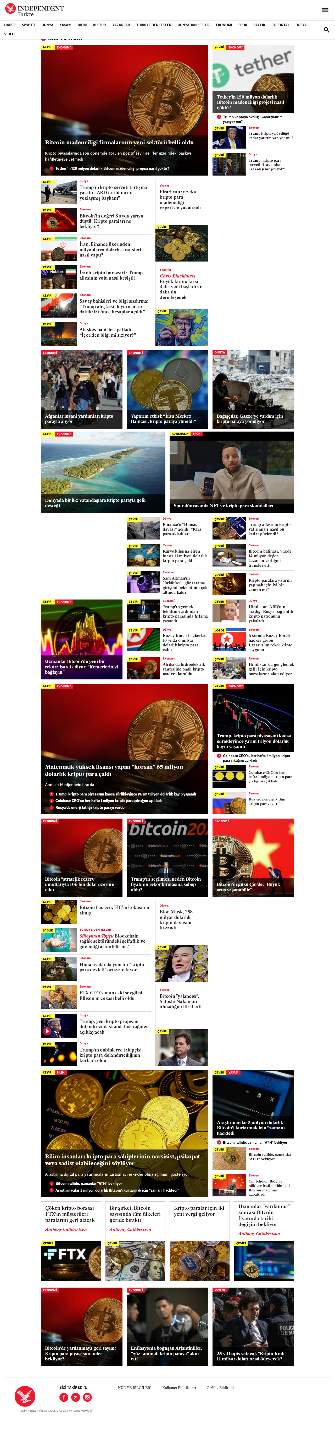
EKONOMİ (224, 25)
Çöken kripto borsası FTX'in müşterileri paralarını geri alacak (70, 1214)
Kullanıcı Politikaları (179, 1388)
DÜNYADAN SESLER (194, 25)
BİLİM (82, 25)
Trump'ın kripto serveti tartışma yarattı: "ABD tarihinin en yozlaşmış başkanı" (113, 193)
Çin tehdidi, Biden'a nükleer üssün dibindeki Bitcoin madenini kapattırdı (269, 1188)
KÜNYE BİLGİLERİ (135, 1388)
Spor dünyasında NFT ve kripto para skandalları (223, 506)
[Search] (326, 30)
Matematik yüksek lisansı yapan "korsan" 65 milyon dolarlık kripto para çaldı (114, 770)
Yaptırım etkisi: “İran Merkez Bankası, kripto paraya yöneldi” (163, 419)
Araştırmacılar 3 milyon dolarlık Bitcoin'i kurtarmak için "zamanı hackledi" (117, 1191)
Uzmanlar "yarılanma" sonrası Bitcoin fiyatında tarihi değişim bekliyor (263, 1216)
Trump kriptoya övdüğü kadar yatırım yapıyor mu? (253, 119)
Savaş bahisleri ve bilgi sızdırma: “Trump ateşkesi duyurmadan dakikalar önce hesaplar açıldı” (114, 306)
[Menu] (325, 10)
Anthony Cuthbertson (66, 1230)
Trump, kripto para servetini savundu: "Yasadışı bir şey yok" (267, 165)
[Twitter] (75, 1397)
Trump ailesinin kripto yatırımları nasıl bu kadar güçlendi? (270, 529)
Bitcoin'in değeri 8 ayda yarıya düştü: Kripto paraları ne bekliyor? (111, 221)
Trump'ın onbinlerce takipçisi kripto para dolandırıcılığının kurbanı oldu (111, 1055)
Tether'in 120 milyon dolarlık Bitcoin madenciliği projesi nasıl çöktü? (112, 169)
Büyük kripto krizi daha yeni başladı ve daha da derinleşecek (181, 287)
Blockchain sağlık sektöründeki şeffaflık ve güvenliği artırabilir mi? (113, 941)
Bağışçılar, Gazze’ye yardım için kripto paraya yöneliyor (250, 419)
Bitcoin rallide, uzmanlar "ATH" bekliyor (88, 1184)
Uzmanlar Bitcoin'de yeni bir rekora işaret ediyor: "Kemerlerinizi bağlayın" (81, 667)
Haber (10, 25)
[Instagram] (87, 1397)
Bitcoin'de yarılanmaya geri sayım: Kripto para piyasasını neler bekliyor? (80, 1353)
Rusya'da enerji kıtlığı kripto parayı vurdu (90, 808)
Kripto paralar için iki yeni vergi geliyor (199, 1211)
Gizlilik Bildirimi (220, 1388)
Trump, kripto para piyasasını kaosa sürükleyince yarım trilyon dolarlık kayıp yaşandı (125, 795)
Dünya (47, 25)
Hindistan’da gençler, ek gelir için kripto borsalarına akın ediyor (271, 669)
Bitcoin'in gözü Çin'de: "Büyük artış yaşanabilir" (248, 887)
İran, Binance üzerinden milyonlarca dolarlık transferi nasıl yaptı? (110, 250)
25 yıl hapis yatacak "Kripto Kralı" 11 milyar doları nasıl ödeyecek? (251, 1356)
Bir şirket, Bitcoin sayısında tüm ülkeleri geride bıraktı (135, 1214)
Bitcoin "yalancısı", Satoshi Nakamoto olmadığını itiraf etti (181, 1002)
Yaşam (65, 25)
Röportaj (280, 25)
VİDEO (9, 34)
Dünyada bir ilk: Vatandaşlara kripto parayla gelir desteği (95, 503)
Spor (242, 25)
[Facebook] (63, 1397)
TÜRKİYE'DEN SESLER (153, 25)
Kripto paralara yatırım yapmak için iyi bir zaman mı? (270, 585)
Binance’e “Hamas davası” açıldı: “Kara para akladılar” (182, 529)
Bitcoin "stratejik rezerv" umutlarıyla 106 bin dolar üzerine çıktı (79, 884)
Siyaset (28, 25)
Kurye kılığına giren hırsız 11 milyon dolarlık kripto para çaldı (185, 556)
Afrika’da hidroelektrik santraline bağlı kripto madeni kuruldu (184, 669)
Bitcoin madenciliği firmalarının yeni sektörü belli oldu (119, 143)
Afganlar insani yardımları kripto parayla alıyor (79, 419)
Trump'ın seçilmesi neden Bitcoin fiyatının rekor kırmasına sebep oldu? (166, 884)
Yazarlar (121, 25)
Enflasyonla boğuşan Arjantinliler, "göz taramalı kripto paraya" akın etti (166, 1353)
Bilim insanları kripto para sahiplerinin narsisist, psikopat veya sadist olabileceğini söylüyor (122, 1160)
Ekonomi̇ (64, 47)
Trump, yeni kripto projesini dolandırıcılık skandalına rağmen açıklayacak (114, 1027)
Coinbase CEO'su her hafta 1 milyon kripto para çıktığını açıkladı (108, 801)
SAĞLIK (259, 25)
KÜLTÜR (99, 25)
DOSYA (301, 25)
